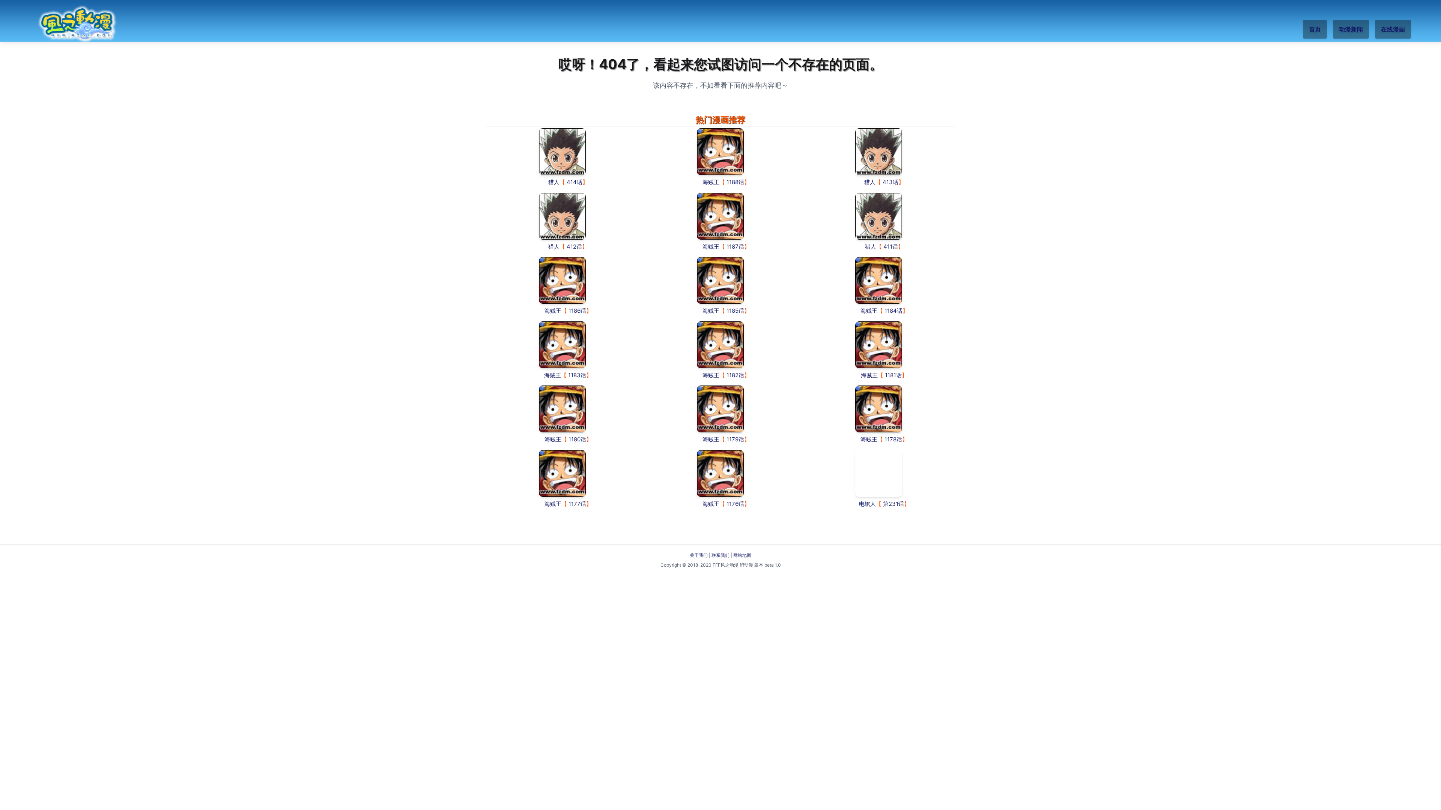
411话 (890, 246)
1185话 (735, 310)
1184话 (893, 310)
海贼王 (710, 182)
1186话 (577, 310)
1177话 (577, 503)
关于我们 (699, 555)
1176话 (735, 503)
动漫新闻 (1351, 29)
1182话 (735, 375)
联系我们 (720, 555)
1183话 (577, 375)
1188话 (735, 182)
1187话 (735, 246)
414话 (574, 182)
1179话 (735, 439)
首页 (1315, 29)
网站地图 (742, 555)
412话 (574, 246)
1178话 (893, 439)
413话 (890, 182)
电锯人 (867, 503)
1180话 (577, 439)
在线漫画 (1393, 29)
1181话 (893, 375)
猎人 (554, 182)
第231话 (893, 503)
